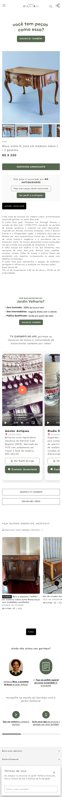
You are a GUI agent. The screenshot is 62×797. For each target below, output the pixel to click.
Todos (31, 631)
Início (4, 141)
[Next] (56, 583)
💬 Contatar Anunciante (22, 469)
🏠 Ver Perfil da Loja (22, 460)
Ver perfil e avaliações (31, 195)
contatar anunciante (14, 205)
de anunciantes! (46, 682)
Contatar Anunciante (31, 166)
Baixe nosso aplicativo (12, 751)
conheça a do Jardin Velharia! (16, 683)
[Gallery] (31, 94)
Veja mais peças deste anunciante (31, 188)
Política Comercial (10, 759)
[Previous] (5, 583)
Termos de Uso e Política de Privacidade (30, 778)
